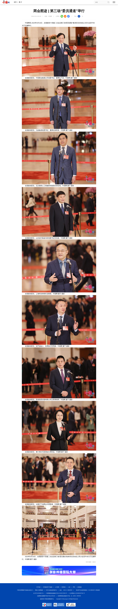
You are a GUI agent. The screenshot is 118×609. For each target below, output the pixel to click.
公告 (69, 587)
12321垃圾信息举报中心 (51, 590)
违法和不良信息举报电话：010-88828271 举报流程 (88, 590)
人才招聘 (57, 587)
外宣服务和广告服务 (47, 587)
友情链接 (79, 587)
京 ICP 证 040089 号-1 (38, 593)
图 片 (20, 2)
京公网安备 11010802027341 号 (77, 593)
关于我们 (38, 587)
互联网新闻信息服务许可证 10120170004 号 (56, 593)
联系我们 (64, 587)
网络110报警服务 (39, 590)
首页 (15, 2)
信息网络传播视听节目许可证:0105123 (46, 596)
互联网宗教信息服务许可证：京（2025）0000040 (69, 596)
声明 (74, 587)
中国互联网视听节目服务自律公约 (25, 590)
